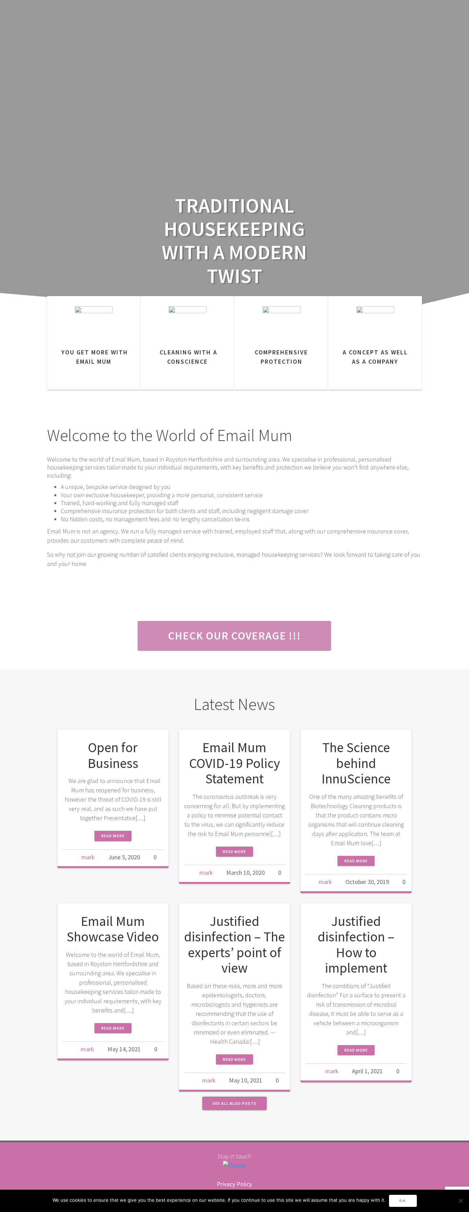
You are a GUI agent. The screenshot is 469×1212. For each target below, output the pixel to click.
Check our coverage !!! (234, 635)
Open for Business (113, 755)
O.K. (403, 1200)
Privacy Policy (234, 1184)
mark (88, 857)
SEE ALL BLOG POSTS (234, 1103)
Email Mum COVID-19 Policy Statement (234, 763)
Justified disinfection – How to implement (356, 945)
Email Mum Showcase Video (113, 929)
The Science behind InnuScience (356, 763)
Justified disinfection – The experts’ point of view (234, 945)
